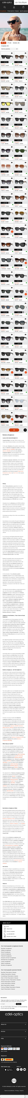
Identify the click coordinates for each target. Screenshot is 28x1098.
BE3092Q (12, 765)
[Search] (5, 7)
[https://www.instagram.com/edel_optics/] (21, 1069)
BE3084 (16, 767)
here (13, 1008)
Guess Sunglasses (5, 961)
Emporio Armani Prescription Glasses (11, 979)
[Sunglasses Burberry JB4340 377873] (7, 416)
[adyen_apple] (14, 1049)
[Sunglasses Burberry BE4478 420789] (7, 72)
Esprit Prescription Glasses (8, 989)
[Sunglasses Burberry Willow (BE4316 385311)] (7, 119)
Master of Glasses (14, 823)
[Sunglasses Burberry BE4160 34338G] (20, 181)
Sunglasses (3, 11)
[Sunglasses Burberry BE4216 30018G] (7, 150)
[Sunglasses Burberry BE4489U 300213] (20, 259)
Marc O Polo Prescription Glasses (9, 978)
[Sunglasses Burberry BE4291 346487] (7, 56)
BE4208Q (5, 762)
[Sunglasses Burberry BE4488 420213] (7, 369)
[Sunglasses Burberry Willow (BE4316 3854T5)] (20, 72)
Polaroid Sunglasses (6, 955)
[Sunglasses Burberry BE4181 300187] (7, 213)
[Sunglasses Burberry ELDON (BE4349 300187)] (20, 228)
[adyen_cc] (2, 1049)
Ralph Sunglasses (5, 963)
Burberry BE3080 (11, 449)
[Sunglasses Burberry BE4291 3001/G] (7, 87)
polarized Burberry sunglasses (11, 845)
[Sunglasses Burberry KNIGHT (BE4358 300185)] (7, 103)
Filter (4, 42)
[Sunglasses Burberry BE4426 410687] (7, 385)
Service (3, 1031)
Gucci (22, 471)
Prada (19, 471)
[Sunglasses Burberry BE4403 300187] (20, 119)
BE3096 (20, 757)
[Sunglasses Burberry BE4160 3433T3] (20, 322)
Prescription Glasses (13, 11)
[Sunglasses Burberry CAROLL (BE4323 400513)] (20, 134)
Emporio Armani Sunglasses (8, 957)
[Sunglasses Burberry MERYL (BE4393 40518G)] (7, 338)
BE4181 (12, 764)
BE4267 (13, 776)
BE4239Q (13, 782)
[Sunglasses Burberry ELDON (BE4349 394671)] (20, 150)
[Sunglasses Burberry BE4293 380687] (7, 291)
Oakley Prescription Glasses (8, 974)
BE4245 (20, 755)
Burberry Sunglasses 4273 (17, 737)
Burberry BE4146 (9, 727)
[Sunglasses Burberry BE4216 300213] (20, 56)
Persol (10, 472)
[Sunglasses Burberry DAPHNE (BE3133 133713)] (7, 166)
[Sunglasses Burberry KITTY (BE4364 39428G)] (7, 400)
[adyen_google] (18, 1049)
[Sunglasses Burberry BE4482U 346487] (20, 369)
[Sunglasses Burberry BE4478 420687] (20, 275)
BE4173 (19, 754)
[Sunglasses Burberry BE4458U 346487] (7, 353)
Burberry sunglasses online (9, 818)
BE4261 (11, 790)
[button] (7, 2)
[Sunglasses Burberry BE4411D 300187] (20, 385)
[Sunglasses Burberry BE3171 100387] (20, 291)
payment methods (18, 860)
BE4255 (8, 790)
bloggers (23, 823)
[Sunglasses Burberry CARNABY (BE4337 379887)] (7, 259)
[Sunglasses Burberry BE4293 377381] (7, 197)
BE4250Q (16, 764)
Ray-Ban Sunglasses (6, 948)
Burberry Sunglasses (6, 965)
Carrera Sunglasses (6, 954)
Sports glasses (24, 11)
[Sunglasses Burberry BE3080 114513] (20, 166)
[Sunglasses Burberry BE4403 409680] (7, 306)
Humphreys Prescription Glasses (9, 976)
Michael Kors (5, 472)
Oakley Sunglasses (6, 950)
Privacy (17, 1090)
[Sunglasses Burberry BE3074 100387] (7, 322)
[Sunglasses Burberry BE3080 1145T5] (20, 213)
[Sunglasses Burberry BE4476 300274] (7, 244)
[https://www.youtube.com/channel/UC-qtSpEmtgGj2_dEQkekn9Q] (24, 1069)
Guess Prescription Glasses (8, 983)
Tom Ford (16, 472)
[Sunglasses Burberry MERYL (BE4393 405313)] (20, 197)
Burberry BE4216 (6, 450)
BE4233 (16, 779)
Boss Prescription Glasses (7, 985)
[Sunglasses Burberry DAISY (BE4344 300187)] (20, 244)
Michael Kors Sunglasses (7, 959)
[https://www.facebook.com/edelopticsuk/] (18, 1069)
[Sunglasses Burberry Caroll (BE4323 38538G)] (7, 134)
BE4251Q (9, 760)
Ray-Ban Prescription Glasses (8, 972)
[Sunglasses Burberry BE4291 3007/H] (20, 103)
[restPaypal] (10, 1049)
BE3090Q (16, 757)
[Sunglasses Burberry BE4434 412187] (20, 338)
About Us (3, 1024)
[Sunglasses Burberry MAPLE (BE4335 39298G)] (7, 181)
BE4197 (17, 755)
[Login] (14, 7)
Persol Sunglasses (5, 952)
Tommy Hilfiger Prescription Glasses (10, 987)
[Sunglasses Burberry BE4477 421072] (20, 400)
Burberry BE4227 (14, 725)
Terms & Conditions (9, 1090)
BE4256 (22, 754)
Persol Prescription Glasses (8, 981)
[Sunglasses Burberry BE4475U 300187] (7, 275)
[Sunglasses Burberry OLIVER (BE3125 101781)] (20, 306)
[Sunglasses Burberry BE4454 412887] (20, 416)
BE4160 (12, 779)
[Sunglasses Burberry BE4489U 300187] (7, 228)
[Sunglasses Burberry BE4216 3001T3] (20, 87)
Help (2, 1038)
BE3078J (5, 785)
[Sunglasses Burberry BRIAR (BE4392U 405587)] (20, 353)
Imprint (21, 1090)
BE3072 (16, 765)
